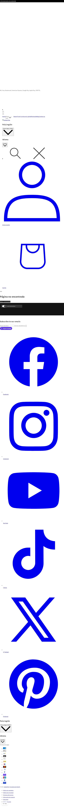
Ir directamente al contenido (8, 1)
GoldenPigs (6, 787)
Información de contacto (9, 797)
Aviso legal (5, 799)
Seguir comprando (5, 301)
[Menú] (3, 112)
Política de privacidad (8, 792)
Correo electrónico (20, 326)
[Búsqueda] (32, 153)
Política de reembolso (8, 790)
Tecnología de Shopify (15, 787)
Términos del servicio (8, 795)
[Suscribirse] (26, 326)
